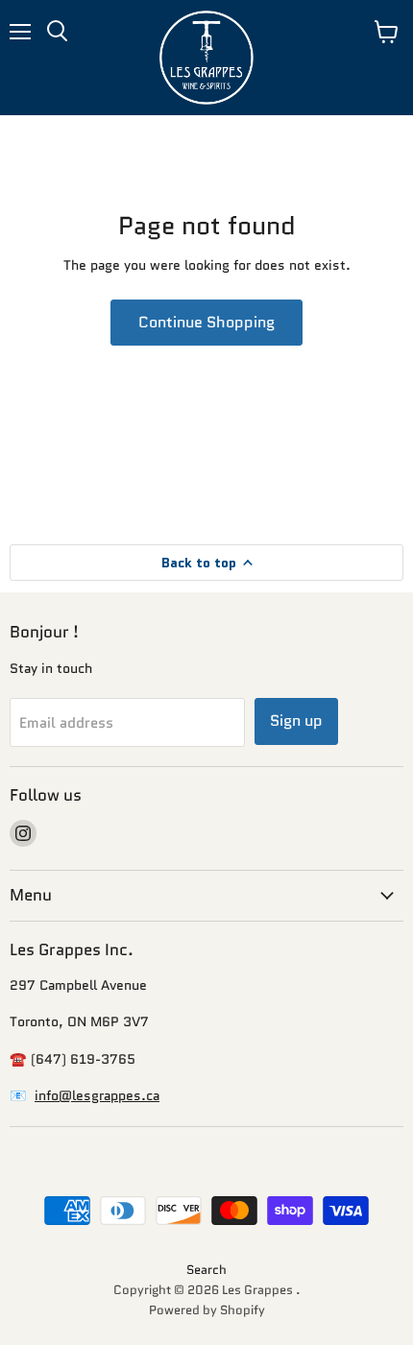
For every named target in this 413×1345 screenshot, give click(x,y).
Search (206, 1270)
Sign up (296, 720)
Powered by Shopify (207, 1310)
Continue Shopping (206, 322)
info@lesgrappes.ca (97, 1095)
